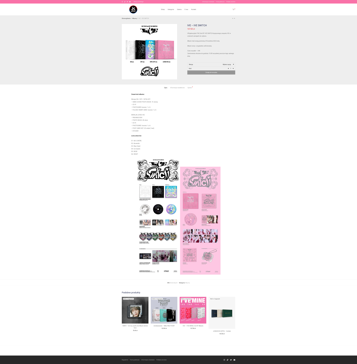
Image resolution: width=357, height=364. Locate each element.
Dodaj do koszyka (211, 72)
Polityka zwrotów (230, 1)
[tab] (166, 87)
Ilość (190, 68)
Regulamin (125, 360)
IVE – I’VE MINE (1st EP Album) (193, 326)
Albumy (134, 18)
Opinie (190, 87)
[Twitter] (127, 1)
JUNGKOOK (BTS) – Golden (222, 331)
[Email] (130, 1)
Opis (165, 88)
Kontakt (193, 9)
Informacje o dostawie (208, 1)
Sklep (163, 9)
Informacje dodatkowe (177, 88)
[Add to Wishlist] (146, 299)
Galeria (179, 9)
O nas (186, 9)
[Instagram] (122, 1)
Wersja (191, 64)
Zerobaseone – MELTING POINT (164, 326)
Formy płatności (220, 1)
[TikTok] (124, 1)
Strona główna (126, 18)
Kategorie (171, 9)
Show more (135, 330)
